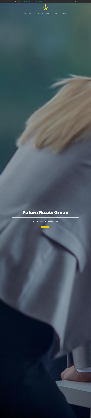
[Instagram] (75, 1)
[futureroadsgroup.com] (45, 7)
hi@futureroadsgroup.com (38, 1)
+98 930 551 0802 (27, 1)
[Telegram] (76, 1)
